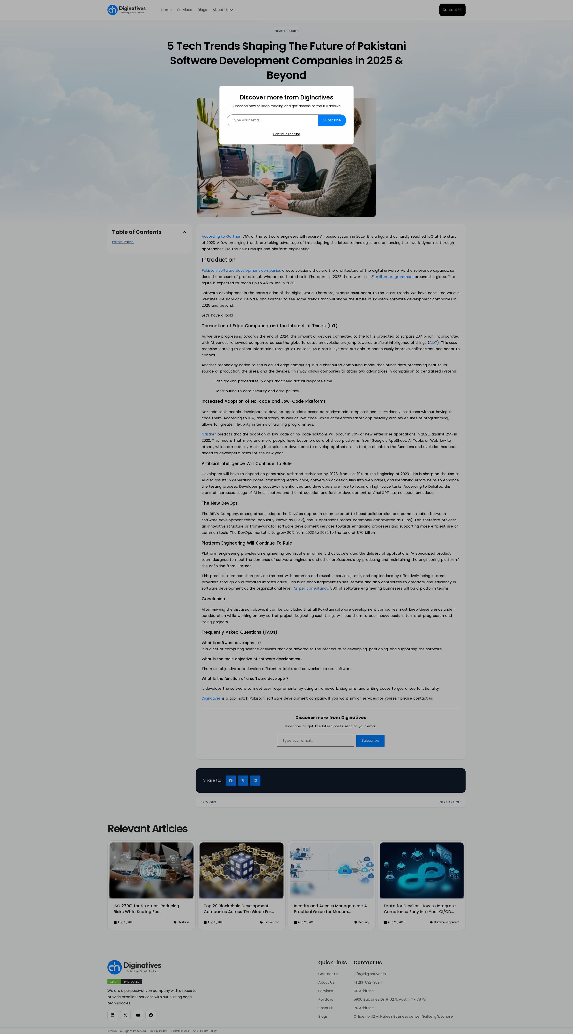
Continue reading (286, 134)
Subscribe (332, 120)
